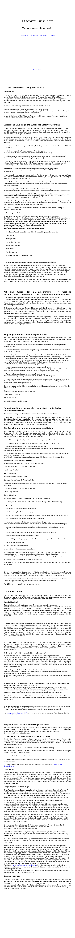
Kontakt (52, 35)
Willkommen (24, 35)
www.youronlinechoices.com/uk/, (17, 713)
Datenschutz (37, 70)
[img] (37, 7)
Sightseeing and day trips (39, 35)
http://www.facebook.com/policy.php (24, 865)
